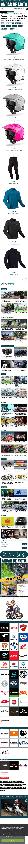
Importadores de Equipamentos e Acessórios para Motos (13, 787)
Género (14, 25)
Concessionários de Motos (6, 784)
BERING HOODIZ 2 (14, 274)
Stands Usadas (16, 784)
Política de (12, 842)
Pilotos (23, 788)
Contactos (3, 826)
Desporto (3, 430)
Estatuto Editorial (14, 826)
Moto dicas (3, 487)
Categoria (8, 25)
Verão (19, 25)
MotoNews (3, 289)
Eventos (3, 515)
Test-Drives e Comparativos (7, 317)
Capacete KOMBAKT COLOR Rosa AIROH (13, 150)
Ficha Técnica (7, 826)
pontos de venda (18, 11)
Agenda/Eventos (11, 781)
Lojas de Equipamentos (17, 785)
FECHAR (12, 840)
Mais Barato (18, 23)
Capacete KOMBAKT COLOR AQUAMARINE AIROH (14, 59)
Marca (2, 25)
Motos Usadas (4, 781)
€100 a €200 (3, 28)
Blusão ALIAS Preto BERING (14, 244)
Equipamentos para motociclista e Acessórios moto (12, 782)
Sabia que (3, 459)
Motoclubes (13, 788)
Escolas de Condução (5, 788)
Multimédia (3, 402)
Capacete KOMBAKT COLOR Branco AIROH (14, 89)
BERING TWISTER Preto (14, 183)
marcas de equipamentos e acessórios (7, 13)
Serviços (2, 790)
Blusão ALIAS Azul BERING (13, 213)
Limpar (2, 23)
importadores (16, 13)
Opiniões (3, 374)
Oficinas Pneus (7, 785)
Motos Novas (19, 781)
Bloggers (19, 788)
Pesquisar (24, 544)
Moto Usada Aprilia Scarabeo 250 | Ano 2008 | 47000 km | (14, 797)
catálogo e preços (10, 11)
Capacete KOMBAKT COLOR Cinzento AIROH (14, 120)
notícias (21, 13)
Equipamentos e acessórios (7, 345)
